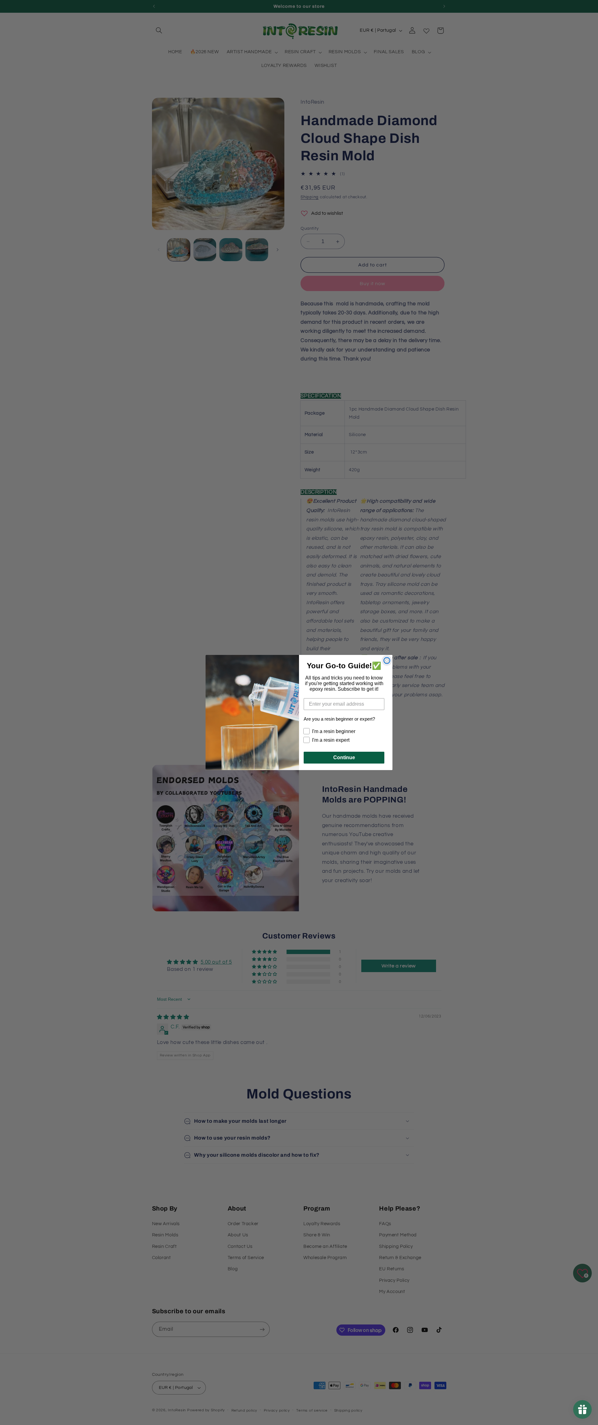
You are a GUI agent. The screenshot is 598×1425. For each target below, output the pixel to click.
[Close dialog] (387, 660)
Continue (344, 757)
